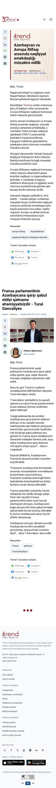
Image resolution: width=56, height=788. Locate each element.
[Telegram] (30, 750)
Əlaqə (4, 698)
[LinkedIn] (36, 750)
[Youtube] (23, 750)
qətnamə (28, 546)
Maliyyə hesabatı (9, 711)
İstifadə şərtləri (9, 722)
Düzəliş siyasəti (9, 707)
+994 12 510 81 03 (9, 658)
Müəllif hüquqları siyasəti (13, 731)
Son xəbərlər (7, 675)
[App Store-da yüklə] (13, 762)
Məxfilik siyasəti (9, 726)
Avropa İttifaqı (18, 231)
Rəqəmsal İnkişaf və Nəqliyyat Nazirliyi (29, 237)
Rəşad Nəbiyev (37, 231)
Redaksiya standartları (12, 703)
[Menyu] (51, 19)
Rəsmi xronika (8, 679)
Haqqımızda (7, 690)
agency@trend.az (9, 661)
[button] (5, 32)
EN (23, 783)
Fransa (15, 546)
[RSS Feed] (42, 750)
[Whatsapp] (4, 750)
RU (33, 783)
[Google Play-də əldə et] (36, 762)
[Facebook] (11, 750)
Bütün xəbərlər (29, 354)
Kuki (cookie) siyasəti (11, 735)
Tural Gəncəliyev (19, 551)
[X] (17, 750)
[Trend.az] (10, 19)
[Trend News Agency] (10, 634)
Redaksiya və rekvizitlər (12, 694)
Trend (26, 105)
